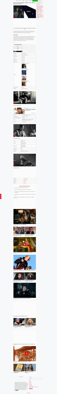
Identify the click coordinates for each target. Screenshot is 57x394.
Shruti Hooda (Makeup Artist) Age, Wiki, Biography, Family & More (40, 14)
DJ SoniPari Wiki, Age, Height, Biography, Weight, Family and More (40, 9)
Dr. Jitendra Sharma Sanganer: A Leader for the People (40, 12)
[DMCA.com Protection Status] (16, 390)
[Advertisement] (24, 23)
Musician (26, 0)
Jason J (25, 181)
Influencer (30, 0)
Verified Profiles (35, 0)
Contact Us (39, 0)
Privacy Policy (31, 387)
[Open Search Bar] (43, 1)
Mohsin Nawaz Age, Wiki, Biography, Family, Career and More (40, 17)
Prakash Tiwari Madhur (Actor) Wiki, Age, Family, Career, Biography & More (40, 7)
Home (17, 0)
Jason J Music (25, 178)
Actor (20, 0)
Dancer (23, 0)
